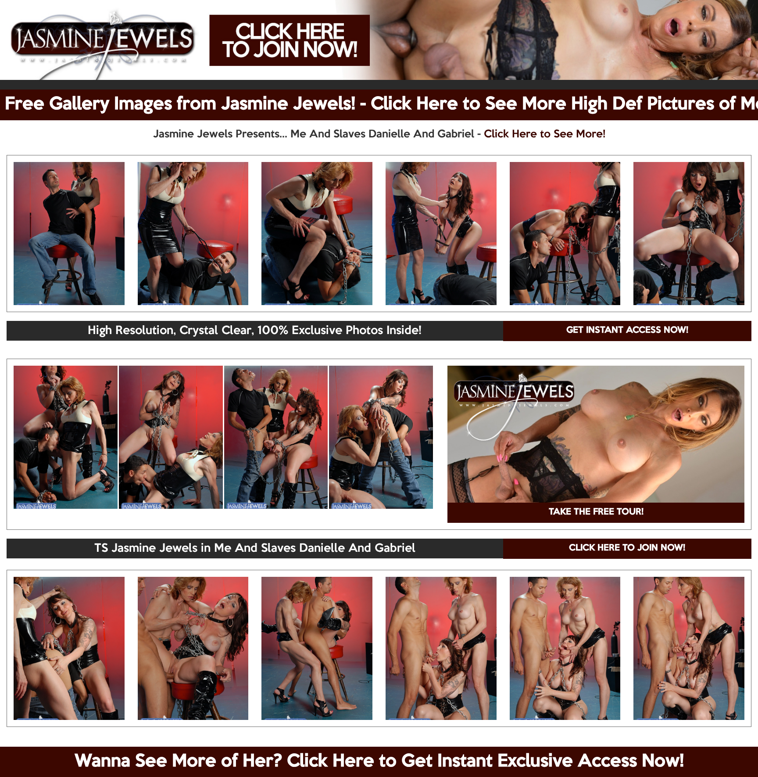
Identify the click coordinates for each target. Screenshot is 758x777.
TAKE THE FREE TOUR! (596, 512)
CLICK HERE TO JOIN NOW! (627, 548)
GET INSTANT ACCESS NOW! (627, 331)
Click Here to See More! (544, 134)
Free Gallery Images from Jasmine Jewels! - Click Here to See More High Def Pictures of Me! (381, 104)
